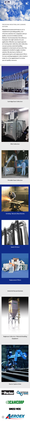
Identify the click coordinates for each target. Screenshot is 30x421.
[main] (15, 10)
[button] (2, 2)
